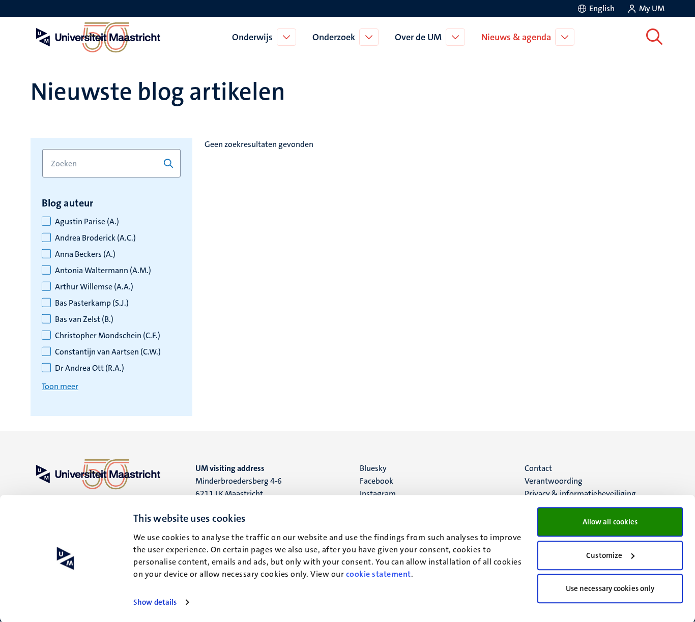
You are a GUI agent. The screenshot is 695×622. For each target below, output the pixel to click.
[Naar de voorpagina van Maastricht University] (96, 37)
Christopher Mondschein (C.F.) (107, 336)
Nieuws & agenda (516, 37)
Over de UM (418, 37)
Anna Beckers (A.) (85, 254)
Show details (155, 602)
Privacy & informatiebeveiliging (580, 493)
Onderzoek (333, 37)
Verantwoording (554, 481)
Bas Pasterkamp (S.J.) (92, 303)
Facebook (376, 481)
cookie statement (378, 574)
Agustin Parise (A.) (87, 222)
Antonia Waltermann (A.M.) (103, 270)
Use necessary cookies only (610, 588)
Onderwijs (252, 37)
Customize (604, 555)
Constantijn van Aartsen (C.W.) (108, 352)
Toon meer (60, 386)
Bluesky (373, 468)
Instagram (378, 493)
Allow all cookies (610, 522)
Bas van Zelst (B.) (84, 319)
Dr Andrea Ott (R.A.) (89, 368)
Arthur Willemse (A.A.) (94, 287)
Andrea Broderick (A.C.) (95, 238)
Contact (538, 468)
